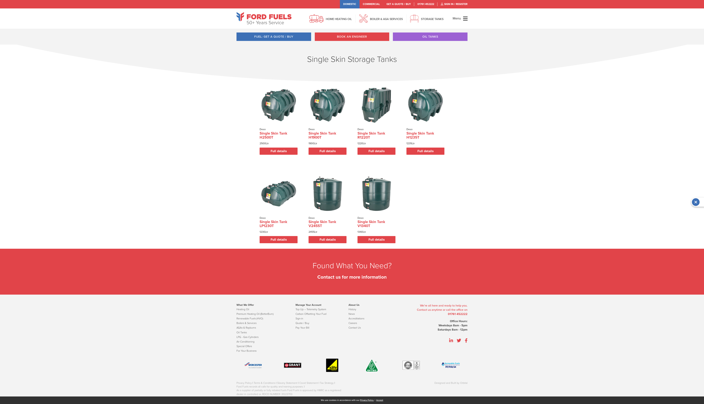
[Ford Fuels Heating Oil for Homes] (264, 16)
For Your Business (246, 350)
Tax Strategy (327, 383)
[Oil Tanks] (414, 20)
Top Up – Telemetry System (311, 309)
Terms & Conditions (264, 383)
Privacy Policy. (367, 400)
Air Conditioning (245, 341)
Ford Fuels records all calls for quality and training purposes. (269, 386)
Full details (279, 151)
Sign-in (299, 318)
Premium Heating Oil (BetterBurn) (255, 314)
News (352, 314)
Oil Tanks (430, 37)
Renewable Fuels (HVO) (249, 318)
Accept (379, 400)
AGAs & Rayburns (246, 327)
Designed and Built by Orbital (450, 383)
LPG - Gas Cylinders (247, 337)
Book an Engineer (352, 37)
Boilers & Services (246, 323)
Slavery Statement (287, 383)
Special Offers (244, 346)
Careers (353, 323)
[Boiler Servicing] (363, 20)
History (352, 309)
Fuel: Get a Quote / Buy (273, 37)
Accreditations (356, 318)
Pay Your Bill (302, 327)
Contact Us (355, 327)
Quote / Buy (302, 323)
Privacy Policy (244, 383)
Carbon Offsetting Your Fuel (311, 314)
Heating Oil (242, 309)
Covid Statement (308, 383)
